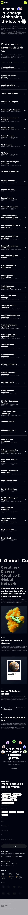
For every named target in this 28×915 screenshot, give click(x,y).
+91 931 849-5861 (7, 856)
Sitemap (9, 903)
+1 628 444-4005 (19, 856)
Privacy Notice (4, 903)
